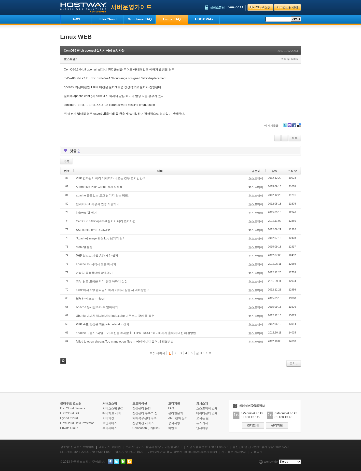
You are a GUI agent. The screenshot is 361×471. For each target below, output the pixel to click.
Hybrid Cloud (69, 418)
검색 (63, 361)
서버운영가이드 (131, 7)
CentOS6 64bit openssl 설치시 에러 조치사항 (94, 50)
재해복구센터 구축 (144, 418)
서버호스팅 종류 (113, 408)
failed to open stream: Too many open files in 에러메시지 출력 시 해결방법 (125, 341)
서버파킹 (108, 418)
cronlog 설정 (84, 247)
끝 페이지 (202, 353)
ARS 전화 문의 (178, 418)
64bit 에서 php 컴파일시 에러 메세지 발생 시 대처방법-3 (112, 290)
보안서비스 (109, 423)
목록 (295, 138)
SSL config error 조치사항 (93, 230)
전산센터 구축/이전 (144, 413)
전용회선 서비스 (143, 423)
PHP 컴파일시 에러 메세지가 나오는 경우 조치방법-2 (110, 178)
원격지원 (277, 425)
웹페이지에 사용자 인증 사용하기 (97, 204)
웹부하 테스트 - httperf (90, 298)
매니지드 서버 (111, 413)
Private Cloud (69, 428)
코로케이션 (139, 403)
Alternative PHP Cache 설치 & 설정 (99, 187)
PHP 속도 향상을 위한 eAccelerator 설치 (102, 324)
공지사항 (174, 423)
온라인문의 (175, 413)
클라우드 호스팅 (71, 403)
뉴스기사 (202, 423)
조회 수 (292, 171)
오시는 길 (202, 418)
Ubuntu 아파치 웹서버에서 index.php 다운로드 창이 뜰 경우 (115, 316)
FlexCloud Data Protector (77, 423)
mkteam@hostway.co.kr (200, 452)
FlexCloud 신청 (260, 7)
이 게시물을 (271, 125)
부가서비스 (109, 428)
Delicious (299, 125)
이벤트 (172, 428)
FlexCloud (108, 19)
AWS (76, 19)
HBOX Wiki (204, 19)
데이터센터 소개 (207, 413)
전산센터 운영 (141, 408)
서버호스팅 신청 (287, 7)
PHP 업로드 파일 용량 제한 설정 (97, 255)
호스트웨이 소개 (207, 408)
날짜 (275, 171)
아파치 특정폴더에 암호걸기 (94, 273)
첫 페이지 (158, 353)
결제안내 (253, 425)
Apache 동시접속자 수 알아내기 (97, 307)
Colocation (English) (146, 428)
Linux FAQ (172, 19)
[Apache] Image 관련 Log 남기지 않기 (100, 238)
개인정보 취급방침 (234, 452)
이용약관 (256, 452)
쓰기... (294, 363)
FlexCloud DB (69, 413)
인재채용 (202, 428)
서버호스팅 (109, 403)
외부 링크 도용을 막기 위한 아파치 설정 (101, 281)
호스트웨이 (71, 59)
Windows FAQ (140, 19)
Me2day (290, 125)
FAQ (171, 408)
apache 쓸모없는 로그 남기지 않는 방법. (102, 195)
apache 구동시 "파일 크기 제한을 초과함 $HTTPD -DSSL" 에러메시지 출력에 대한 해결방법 (136, 333)
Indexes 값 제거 (86, 212)
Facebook (294, 125)
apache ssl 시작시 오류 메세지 (96, 264)
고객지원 (174, 403)
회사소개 (202, 403)
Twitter (285, 125)
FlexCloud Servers (72, 408)
